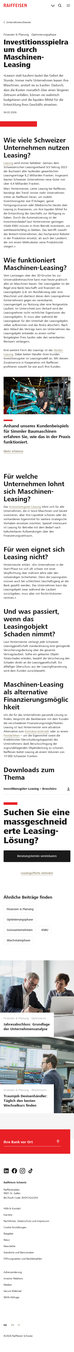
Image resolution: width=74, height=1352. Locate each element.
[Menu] (68, 5)
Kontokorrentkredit (37, 731)
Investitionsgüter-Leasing (25, 506)
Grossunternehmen (20, 930)
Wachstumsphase (18, 940)
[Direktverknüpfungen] (53, 5)
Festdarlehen (12, 735)
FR (12, 1325)
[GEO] (58, 1141)
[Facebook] (14, 1170)
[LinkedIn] (6, 1170)
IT (19, 1325)
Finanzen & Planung (20, 909)
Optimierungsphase (20, 919)
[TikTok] (30, 1170)
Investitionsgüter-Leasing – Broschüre (30, 788)
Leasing (8, 163)
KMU (44, 930)
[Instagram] (22, 1170)
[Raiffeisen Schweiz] (15, 5)
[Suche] (60, 5)
